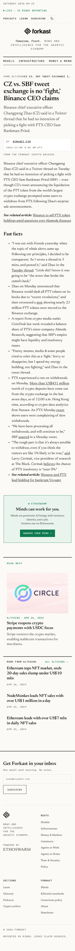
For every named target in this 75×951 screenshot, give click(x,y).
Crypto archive (12, 906)
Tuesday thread (22, 270)
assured (23, 437)
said (67, 453)
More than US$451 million (49, 383)
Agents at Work (50, 847)
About (44, 906)
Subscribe (38, 18)
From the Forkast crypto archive (29, 154)
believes (49, 464)
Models (8, 61)
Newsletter (47, 912)
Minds (45, 887)
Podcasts (9, 18)
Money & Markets (51, 835)
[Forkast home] (37, 31)
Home (7, 76)
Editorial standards (52, 894)
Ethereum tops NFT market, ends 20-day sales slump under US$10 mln (34, 673)
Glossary (8, 894)
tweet (60, 410)
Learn (24, 18)
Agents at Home (50, 854)
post (40, 302)
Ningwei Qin (22, 141)
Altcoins (18, 76)
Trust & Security (50, 860)
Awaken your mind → (37, 533)
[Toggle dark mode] (52, 18)
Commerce (47, 841)
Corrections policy (51, 900)
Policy (44, 867)
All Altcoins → (56, 661)
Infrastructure (32, 61)
